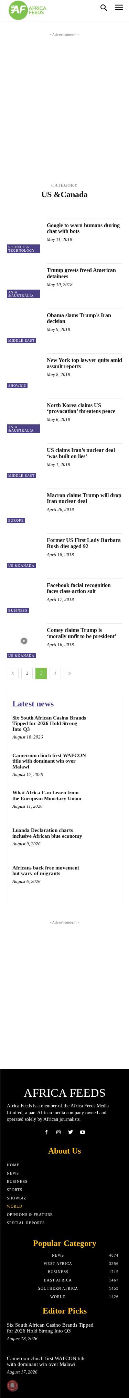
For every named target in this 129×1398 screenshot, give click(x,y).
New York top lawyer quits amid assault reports (84, 363)
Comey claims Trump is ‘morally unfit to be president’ (81, 633)
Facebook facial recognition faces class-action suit (79, 588)
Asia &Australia (36, 203)
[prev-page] (13, 673)
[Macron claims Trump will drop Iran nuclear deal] (24, 506)
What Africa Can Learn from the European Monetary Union (46, 795)
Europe (66, 203)
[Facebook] (46, 1132)
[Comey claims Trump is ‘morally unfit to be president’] (24, 640)
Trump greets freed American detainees (81, 273)
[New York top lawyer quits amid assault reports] (24, 370)
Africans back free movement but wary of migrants (45, 870)
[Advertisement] (64, 103)
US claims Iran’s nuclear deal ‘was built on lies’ (81, 453)
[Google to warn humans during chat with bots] (24, 236)
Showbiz (17, 386)
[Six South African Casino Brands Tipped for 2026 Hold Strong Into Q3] (103, 727)
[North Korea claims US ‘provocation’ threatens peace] (24, 416)
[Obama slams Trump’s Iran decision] (24, 326)
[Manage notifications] (12, 1385)
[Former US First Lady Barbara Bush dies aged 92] (24, 550)
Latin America (93, 203)
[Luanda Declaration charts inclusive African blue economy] (103, 839)
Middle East (48, 209)
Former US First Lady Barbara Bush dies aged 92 (84, 543)
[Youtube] (82, 1132)
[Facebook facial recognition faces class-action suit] (24, 596)
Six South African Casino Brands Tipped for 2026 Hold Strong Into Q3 (49, 723)
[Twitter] (70, 1132)
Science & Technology (21, 248)
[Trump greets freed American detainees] (24, 280)
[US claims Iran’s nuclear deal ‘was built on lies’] (24, 460)
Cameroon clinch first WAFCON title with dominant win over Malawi (49, 761)
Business (18, 610)
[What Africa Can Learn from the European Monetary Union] (103, 802)
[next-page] (69, 673)
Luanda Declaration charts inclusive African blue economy (47, 833)
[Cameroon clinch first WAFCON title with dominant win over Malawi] (103, 764)
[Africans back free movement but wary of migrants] (103, 877)
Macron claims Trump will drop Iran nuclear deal (84, 498)
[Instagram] (58, 1132)
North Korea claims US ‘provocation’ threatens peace (81, 408)
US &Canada (79, 209)
